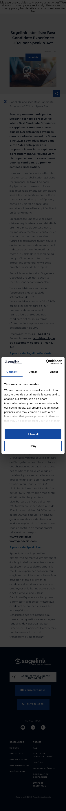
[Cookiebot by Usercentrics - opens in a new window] (46, 361)
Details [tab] (33, 371)
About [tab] (54, 371)
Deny (33, 446)
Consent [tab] (11, 371)
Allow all (32, 434)
